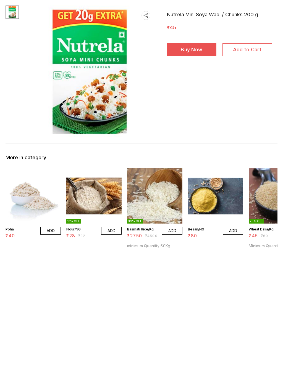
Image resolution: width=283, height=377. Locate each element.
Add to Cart (247, 49)
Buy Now (191, 49)
